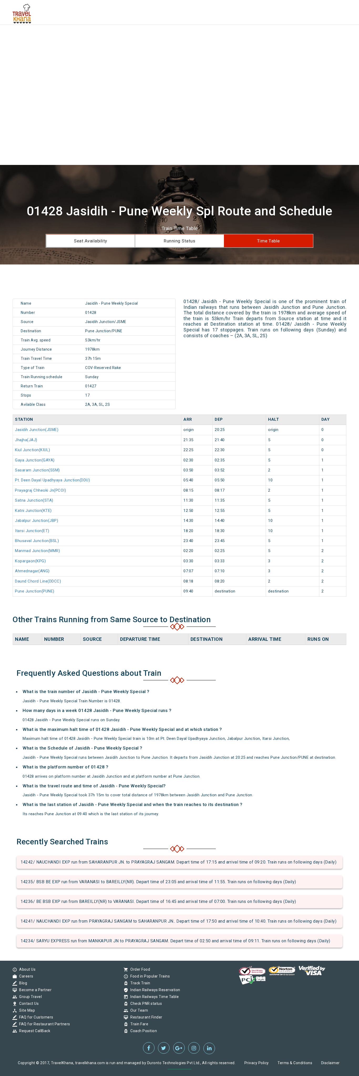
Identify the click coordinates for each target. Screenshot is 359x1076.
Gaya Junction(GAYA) (35, 460)
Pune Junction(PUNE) (34, 591)
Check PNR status (145, 1003)
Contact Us (28, 1003)
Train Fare (138, 1024)
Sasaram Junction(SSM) (37, 470)
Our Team (138, 1010)
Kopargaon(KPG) (30, 561)
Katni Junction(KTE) (33, 510)
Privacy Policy (256, 1063)
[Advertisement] (157, 37)
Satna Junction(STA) (34, 500)
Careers (25, 976)
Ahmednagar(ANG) (32, 571)
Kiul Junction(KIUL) (32, 450)
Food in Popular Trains (149, 976)
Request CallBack (33, 1031)
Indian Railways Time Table (153, 997)
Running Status (179, 240)
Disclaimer (330, 1063)
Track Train (139, 983)
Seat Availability (90, 240)
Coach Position (142, 1031)
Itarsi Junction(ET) (32, 530)
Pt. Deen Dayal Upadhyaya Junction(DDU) (52, 480)
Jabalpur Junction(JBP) (36, 520)
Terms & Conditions (295, 1063)
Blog (22, 983)
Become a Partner (34, 990)
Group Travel (29, 997)
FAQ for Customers (35, 1017)
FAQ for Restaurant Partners (43, 1024)
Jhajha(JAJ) (26, 440)
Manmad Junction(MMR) (37, 550)
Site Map (26, 1010)
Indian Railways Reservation (154, 990)
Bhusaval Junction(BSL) (37, 540)
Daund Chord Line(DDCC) (38, 581)
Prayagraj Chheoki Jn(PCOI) (40, 490)
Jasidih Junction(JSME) (36, 429)
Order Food (139, 969)
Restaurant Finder (145, 1017)
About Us (26, 969)
